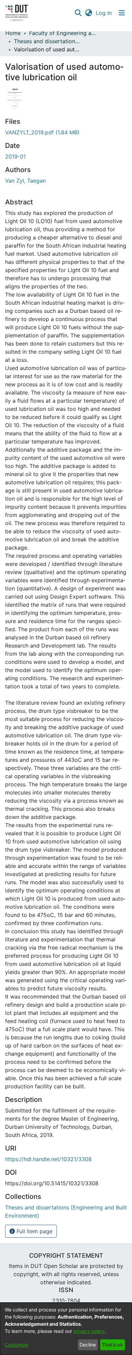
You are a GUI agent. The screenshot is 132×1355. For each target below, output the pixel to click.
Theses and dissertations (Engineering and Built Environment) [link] (48, 41)
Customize (16, 1345)
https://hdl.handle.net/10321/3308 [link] (48, 1159)
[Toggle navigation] (122, 12)
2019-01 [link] (15, 156)
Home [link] (13, 33)
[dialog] (66, 1329)
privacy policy (89, 1331)
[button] (78, 13)
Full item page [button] (33, 1231)
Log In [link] (104, 13)
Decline (88, 1345)
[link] (42, 132)
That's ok (112, 1345)
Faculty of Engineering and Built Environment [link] (63, 33)
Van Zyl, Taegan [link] (25, 180)
